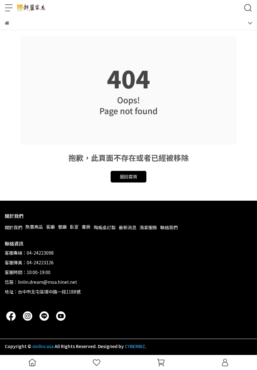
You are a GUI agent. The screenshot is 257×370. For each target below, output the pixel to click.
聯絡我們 (169, 227)
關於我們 (13, 227)
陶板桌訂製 (105, 227)
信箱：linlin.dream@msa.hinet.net (41, 282)
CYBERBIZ (135, 346)
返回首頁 (128, 176)
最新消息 (127, 227)
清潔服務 (148, 227)
